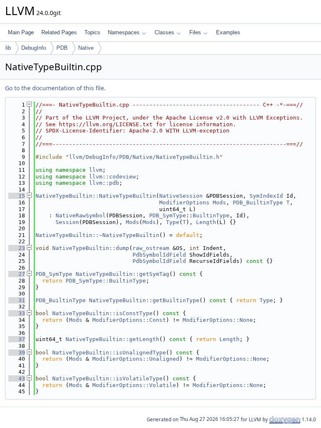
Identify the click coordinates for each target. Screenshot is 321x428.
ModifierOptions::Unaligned (135, 359)
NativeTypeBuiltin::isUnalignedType (109, 352)
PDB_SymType (167, 215)
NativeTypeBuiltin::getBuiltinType (144, 300)
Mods (219, 202)
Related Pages (59, 32)
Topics (92, 32)
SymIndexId (266, 196)
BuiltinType (211, 215)
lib (8, 48)
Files (195, 32)
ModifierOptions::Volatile (134, 385)
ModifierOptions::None (218, 320)
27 (16, 274)
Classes (164, 32)
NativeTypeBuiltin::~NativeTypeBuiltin (97, 235)
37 (16, 339)
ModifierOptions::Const (129, 320)
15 (16, 196)
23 (16, 248)
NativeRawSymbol (81, 215)
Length (206, 222)
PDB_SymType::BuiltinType (106, 281)
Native (86, 48)
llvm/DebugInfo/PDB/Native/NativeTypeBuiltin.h (144, 157)
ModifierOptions (184, 202)
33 (16, 313)
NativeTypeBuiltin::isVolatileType (107, 378)
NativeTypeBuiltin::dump (90, 248)
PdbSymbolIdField (159, 255)
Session (67, 222)
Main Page (21, 32)
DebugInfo (33, 48)
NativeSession (181, 196)
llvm (95, 170)
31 (16, 300)
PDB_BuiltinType (258, 202)
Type (172, 222)
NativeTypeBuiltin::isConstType (102, 313)
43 (16, 378)
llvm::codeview (112, 176)
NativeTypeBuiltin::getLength (112, 339)
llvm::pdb (104, 183)
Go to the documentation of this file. (55, 88)
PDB (62, 48)
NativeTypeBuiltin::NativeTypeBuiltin (96, 196)
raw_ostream (150, 248)
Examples (228, 32)
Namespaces (124, 32)
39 (16, 352)
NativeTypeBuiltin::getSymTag (122, 274)
